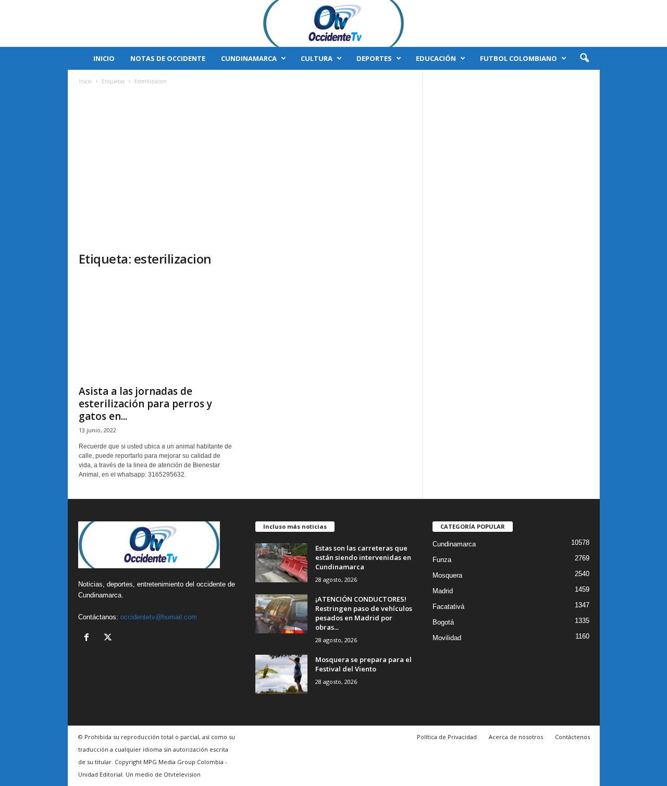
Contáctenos (572, 737)
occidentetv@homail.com (158, 617)
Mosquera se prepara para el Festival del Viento (363, 664)
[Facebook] (89, 638)
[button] (584, 58)
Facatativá (448, 606)
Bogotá (443, 622)
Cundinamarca (249, 58)
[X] (109, 638)
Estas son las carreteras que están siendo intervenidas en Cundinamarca (363, 557)
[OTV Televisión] (333, 23)
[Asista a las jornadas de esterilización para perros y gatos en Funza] (157, 328)
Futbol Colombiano (518, 58)
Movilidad (447, 638)
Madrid (443, 591)
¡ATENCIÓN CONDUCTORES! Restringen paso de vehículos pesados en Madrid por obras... (363, 613)
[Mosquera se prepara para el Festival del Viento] (281, 674)
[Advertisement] (245, 172)
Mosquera (447, 575)
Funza (442, 560)
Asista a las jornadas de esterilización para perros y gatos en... (145, 403)
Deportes (374, 58)
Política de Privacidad (447, 737)
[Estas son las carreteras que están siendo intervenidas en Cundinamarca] (281, 562)
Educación (436, 58)
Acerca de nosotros (516, 737)
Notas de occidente (167, 58)
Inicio (104, 58)
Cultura (316, 58)
